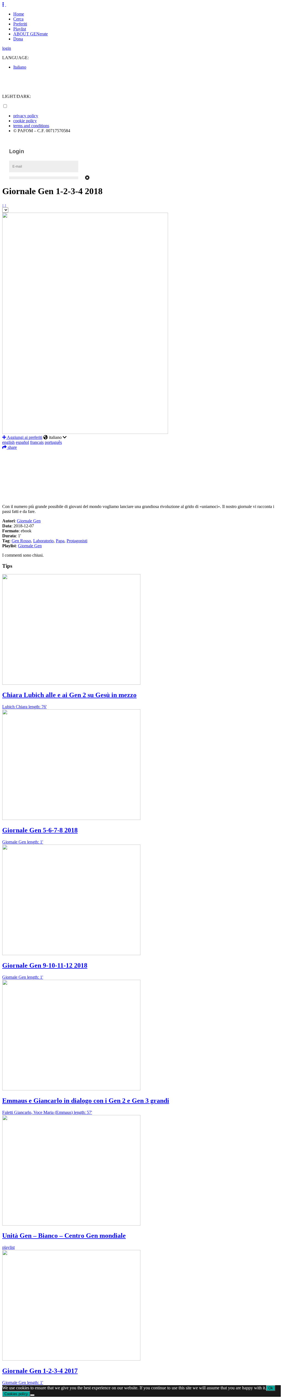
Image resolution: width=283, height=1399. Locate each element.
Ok (270, 1388)
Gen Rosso (21, 540)
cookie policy (25, 120)
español (22, 442)
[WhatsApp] (141, 479)
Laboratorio (43, 540)
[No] (32, 1395)
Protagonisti (77, 540)
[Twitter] (141, 462)
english (8, 442)
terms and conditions (31, 125)
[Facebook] (141, 454)
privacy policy (25, 115)
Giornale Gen (29, 521)
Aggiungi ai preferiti (24, 437)
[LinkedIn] (141, 471)
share (12, 447)
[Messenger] (141, 487)
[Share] (141, 495)
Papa (60, 540)
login (6, 48)
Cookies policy (16, 1394)
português (53, 442)
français (37, 442)
